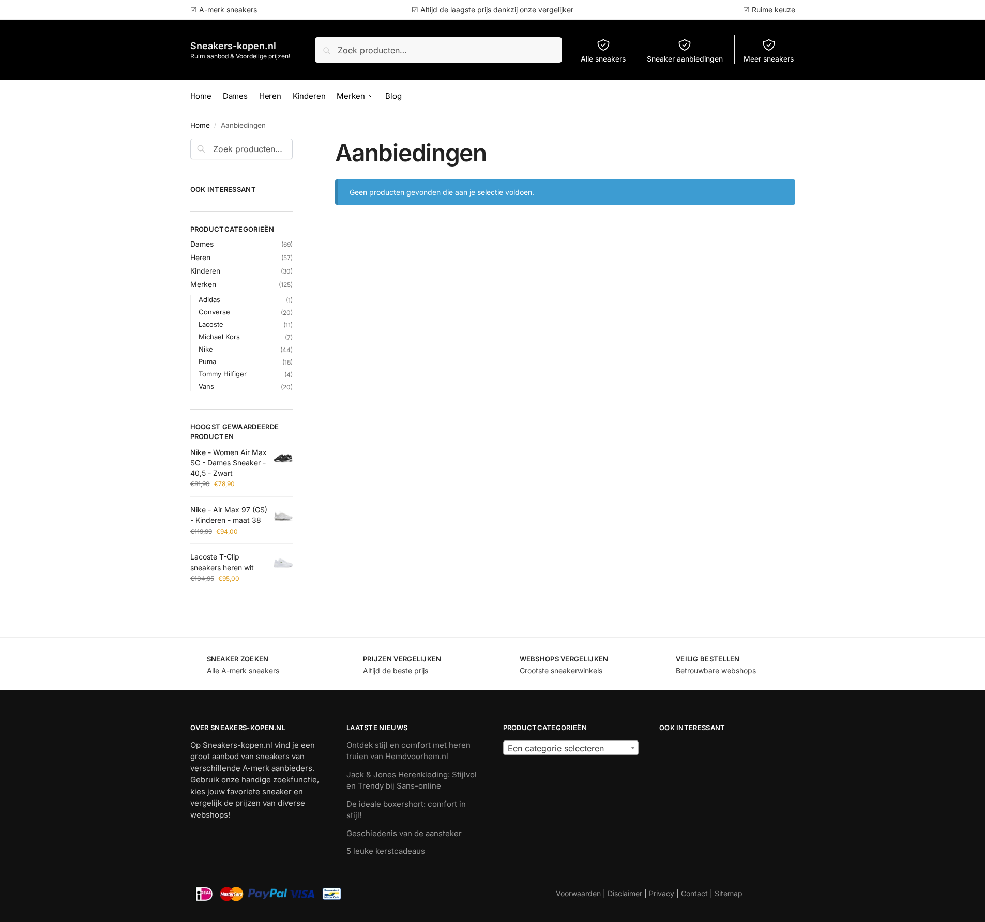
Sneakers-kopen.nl (233, 45)
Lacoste (211, 324)
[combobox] (571, 747)
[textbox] (571, 748)
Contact (694, 893)
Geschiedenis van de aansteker (404, 833)
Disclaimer (625, 893)
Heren (200, 257)
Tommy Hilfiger (223, 374)
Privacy (661, 893)
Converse (214, 312)
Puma (207, 361)
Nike (206, 349)
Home (200, 125)
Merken (203, 284)
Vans (206, 386)
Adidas (209, 299)
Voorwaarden (578, 893)
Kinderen (205, 270)
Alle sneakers (603, 58)
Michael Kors (219, 336)
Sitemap (728, 893)
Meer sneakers (769, 58)
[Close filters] (296, 144)
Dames (202, 243)
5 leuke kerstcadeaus (385, 851)
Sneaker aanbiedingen (685, 58)
